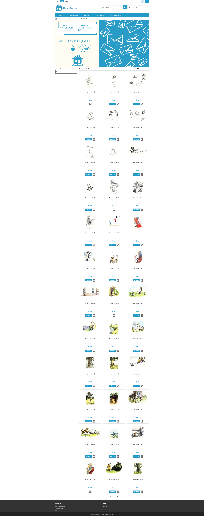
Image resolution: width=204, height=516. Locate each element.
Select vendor (58, 68)
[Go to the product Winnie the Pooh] (90, 82)
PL (142, 2)
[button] (90, 104)
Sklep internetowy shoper (107, 514)
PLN (57, 1)
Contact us (104, 506)
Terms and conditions (60, 508)
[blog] (102, 43)
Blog (56, 510)
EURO (66, 1)
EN (147, 2)
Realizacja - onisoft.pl (95, 514)
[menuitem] (61, 15)
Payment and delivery (60, 506)
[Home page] (66, 7)
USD (62, 1)
